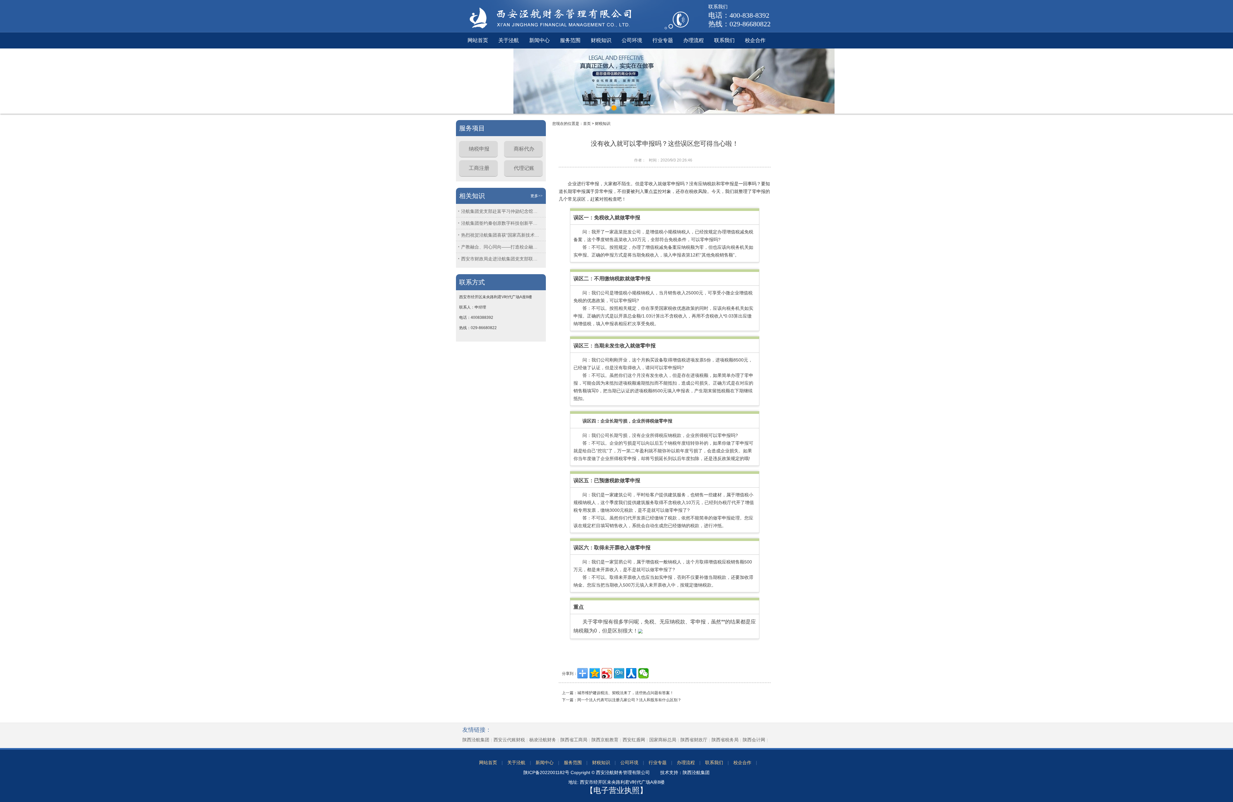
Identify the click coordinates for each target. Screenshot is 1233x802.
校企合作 (755, 40)
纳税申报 (479, 149)
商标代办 (524, 149)
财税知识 (601, 40)
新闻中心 (539, 40)
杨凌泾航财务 (542, 739)
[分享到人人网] (631, 673)
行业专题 (662, 40)
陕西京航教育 (604, 739)
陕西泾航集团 (475, 739)
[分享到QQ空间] (595, 673)
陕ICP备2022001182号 (546, 772)
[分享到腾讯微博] (619, 673)
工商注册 (479, 168)
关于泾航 (508, 40)
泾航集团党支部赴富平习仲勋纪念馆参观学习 (501, 211)
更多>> (536, 196)
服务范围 (570, 40)
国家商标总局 (662, 739)
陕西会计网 (754, 739)
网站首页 (478, 40)
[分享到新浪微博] (607, 673)
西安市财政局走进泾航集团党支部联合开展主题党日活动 (501, 258)
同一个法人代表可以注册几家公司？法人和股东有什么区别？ (629, 700)
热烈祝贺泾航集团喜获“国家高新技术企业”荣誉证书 (501, 235)
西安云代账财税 (509, 739)
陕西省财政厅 (693, 739)
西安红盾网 (634, 739)
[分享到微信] (643, 673)
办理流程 (693, 40)
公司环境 (632, 40)
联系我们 (724, 40)
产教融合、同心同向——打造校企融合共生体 (501, 246)
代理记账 (524, 168)
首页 (587, 123)
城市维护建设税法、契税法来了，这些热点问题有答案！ (625, 693)
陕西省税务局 (725, 739)
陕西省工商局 (573, 739)
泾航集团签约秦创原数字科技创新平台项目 (501, 223)
